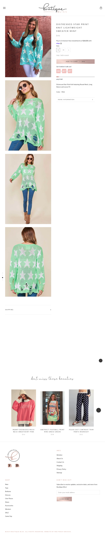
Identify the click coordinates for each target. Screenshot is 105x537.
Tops (6, 488)
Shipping (9, 309)
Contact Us (60, 462)
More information (66, 99)
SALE (7, 513)
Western (8, 509)
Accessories (9, 505)
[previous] (6, 410)
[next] (98, 410)
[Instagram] (17, 465)
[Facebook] (10, 465)
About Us (60, 458)
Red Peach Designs (63, 531)
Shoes (7, 502)
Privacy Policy (61, 469)
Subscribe (64, 499)
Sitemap (59, 473)
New (6, 484)
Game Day (8, 516)
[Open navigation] (4, 8)
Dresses (8, 495)
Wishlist (59, 455)
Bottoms (8, 491)
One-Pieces (9, 498)
